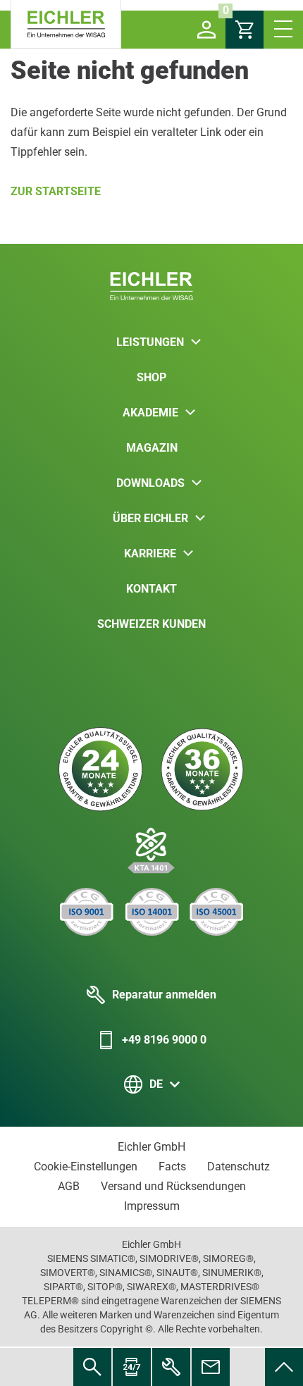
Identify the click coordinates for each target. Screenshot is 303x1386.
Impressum (152, 1206)
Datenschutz (238, 1166)
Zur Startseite (56, 191)
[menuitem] (284, 1367)
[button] (206, 30)
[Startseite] (66, 24)
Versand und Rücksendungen (173, 1186)
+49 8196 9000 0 (164, 1039)
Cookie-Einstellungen (85, 1166)
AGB (69, 1186)
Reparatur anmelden (164, 994)
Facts (172, 1166)
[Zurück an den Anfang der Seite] (284, 1367)
